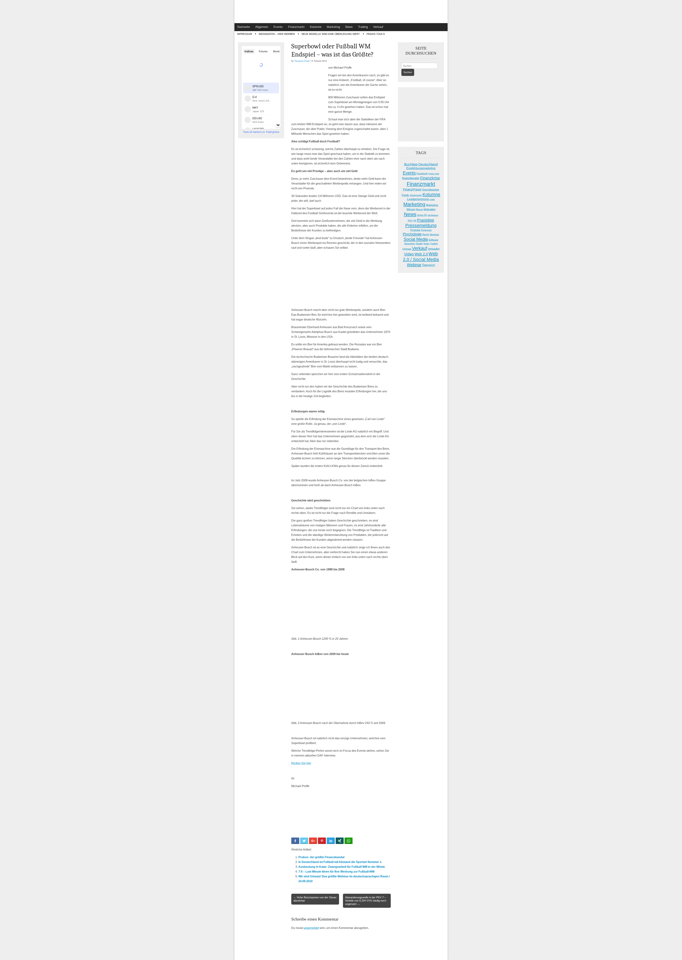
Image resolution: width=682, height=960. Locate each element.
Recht (425, 234)
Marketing (333, 27)
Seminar (434, 234)
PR (414, 221)
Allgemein (261, 27)
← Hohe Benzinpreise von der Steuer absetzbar (315, 899)
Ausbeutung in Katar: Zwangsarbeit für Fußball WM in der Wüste (341, 866)
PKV (410, 220)
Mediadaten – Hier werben (277, 34)
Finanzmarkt (296, 27)
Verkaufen (434, 248)
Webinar (414, 265)
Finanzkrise (430, 178)
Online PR (422, 215)
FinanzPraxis (412, 189)
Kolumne (315, 27)
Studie (419, 243)
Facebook (422, 173)
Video (409, 254)
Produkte (415, 230)
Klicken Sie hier (301, 763)
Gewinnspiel (416, 195)
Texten (426, 244)
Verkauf (378, 27)
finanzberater (411, 178)
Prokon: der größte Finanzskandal (321, 857)
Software (433, 239)
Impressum (244, 34)
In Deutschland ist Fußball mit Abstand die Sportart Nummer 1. (340, 861)
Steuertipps (409, 243)
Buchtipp (411, 164)
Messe (419, 209)
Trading (363, 27)
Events (278, 27)
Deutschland (428, 164)
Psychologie (412, 234)
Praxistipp (425, 220)
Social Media (416, 239)
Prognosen (426, 230)
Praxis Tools (376, 34)
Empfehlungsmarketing (420, 168)
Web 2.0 (421, 254)
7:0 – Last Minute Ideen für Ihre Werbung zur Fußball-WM (336, 871)
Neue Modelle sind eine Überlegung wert (331, 34)
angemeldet (311, 927)
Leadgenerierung (418, 199)
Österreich (428, 265)
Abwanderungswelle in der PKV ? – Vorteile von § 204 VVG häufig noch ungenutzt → (365, 900)
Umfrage (406, 249)
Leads (432, 199)
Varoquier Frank (302, 61)
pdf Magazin (433, 215)
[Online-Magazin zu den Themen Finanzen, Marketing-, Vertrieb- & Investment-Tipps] (341, 11)
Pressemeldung (421, 225)
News (349, 27)
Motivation (429, 209)
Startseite (243, 27)
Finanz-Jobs (433, 174)
